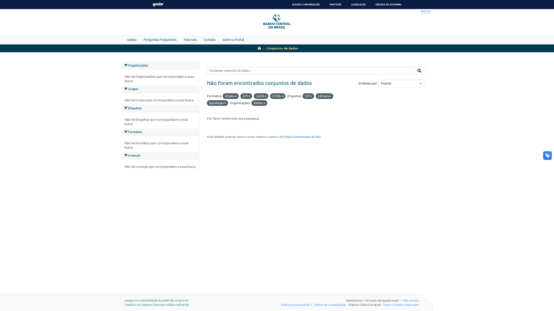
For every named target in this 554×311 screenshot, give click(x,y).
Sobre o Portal (233, 39)
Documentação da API (306, 136)
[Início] (259, 48)
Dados (132, 39)
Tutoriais (190, 39)
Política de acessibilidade (330, 304)
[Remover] (236, 96)
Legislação (358, 4)
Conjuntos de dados (282, 48)
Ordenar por (367, 83)
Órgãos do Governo (388, 4)
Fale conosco (411, 300)
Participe (335, 4)
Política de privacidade (295, 304)
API (282, 136)
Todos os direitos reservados (401, 304)
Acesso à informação (306, 4)
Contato (210, 39)
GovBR (158, 4)
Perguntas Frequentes (160, 39)
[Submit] (419, 71)
